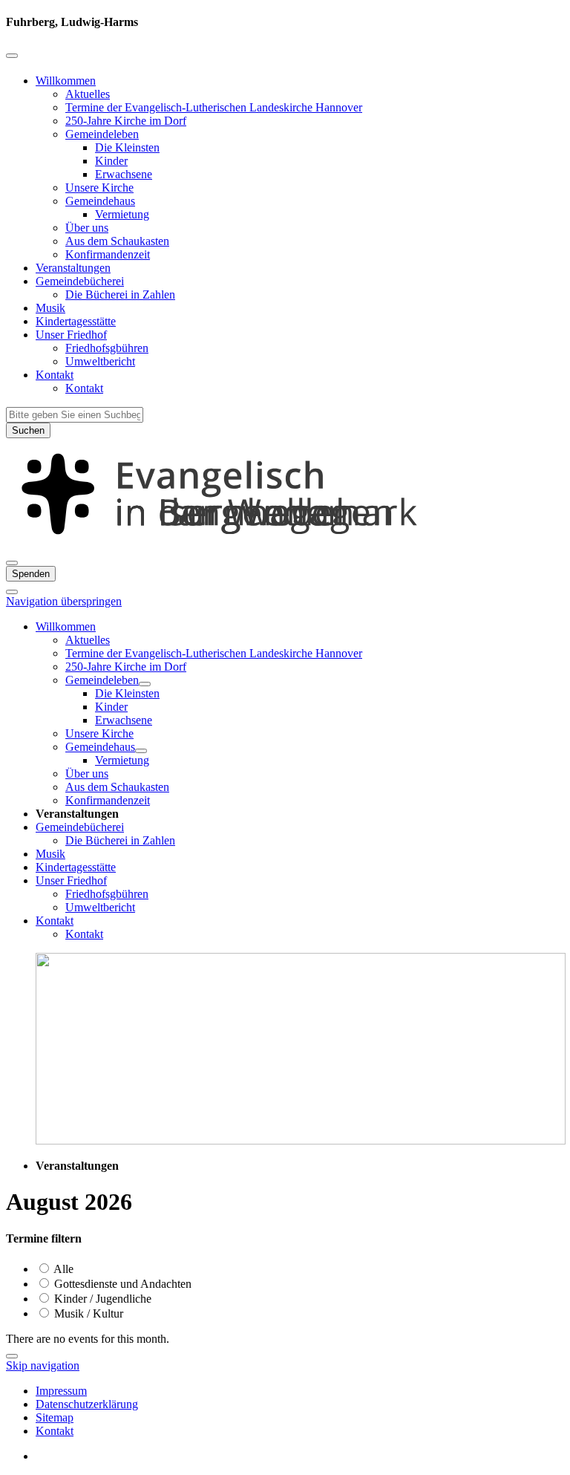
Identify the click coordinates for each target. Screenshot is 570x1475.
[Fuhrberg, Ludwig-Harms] (285, 545)
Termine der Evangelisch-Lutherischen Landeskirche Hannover (213, 107)
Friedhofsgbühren (106, 348)
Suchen (28, 430)
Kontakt (54, 374)
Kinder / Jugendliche (101, 1298)
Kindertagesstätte (76, 321)
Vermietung (122, 214)
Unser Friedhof (71, 334)
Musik (50, 308)
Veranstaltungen (73, 267)
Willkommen (66, 80)
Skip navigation (42, 1365)
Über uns (86, 227)
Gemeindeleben (102, 134)
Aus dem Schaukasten (117, 241)
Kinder (111, 160)
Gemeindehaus (100, 201)
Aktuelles (87, 94)
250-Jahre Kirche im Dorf (125, 120)
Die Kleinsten (127, 147)
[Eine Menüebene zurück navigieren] (12, 55)
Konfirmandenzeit (107, 254)
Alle (62, 1269)
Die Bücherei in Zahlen (120, 294)
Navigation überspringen (64, 601)
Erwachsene (123, 174)
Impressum (61, 1390)
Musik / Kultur (87, 1313)
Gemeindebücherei (80, 281)
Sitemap (54, 1417)
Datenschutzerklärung (87, 1404)
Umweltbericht (100, 361)
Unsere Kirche (99, 187)
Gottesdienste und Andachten (121, 1283)
